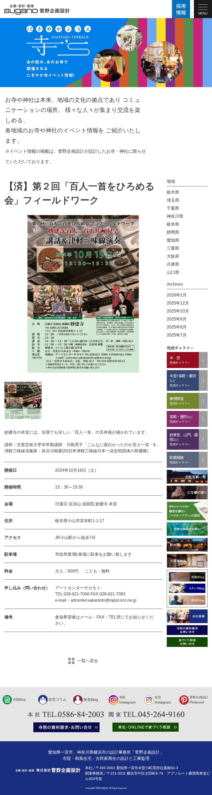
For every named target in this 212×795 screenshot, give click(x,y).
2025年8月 (177, 327)
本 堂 (179, 360)
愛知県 (173, 240)
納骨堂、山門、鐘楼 (183, 439)
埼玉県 (173, 200)
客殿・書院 (181, 419)
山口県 (173, 272)
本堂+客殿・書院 (182, 380)
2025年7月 (177, 335)
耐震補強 (179, 460)
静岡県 (173, 232)
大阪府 (173, 256)
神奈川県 (175, 216)
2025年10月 (178, 311)
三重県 (173, 248)
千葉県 (173, 208)
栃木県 (173, 192)
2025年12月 (178, 303)
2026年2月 (177, 295)
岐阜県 (173, 224)
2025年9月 (177, 319)
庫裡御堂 (179, 401)
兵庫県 (173, 264)
